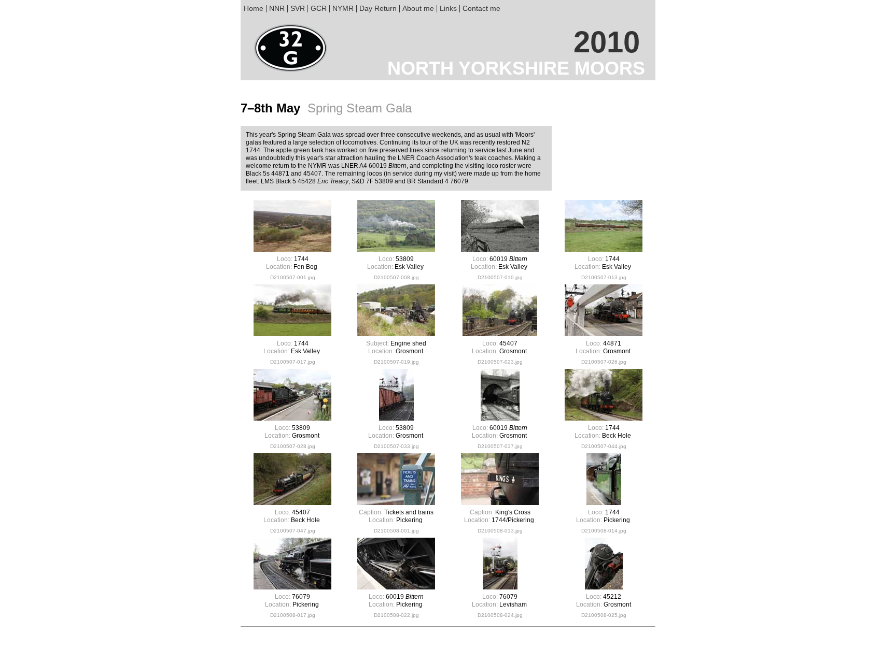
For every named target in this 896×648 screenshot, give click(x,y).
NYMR (343, 8)
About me (418, 8)
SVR (297, 8)
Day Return (378, 8)
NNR (277, 8)
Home (253, 8)
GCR (319, 8)
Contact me (481, 8)
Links (448, 8)
